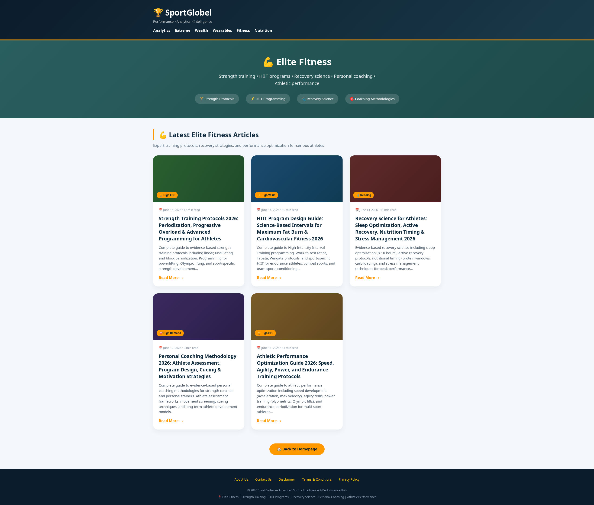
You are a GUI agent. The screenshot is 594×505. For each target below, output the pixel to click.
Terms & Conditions (317, 479)
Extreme (182, 30)
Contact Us (263, 479)
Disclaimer (287, 479)
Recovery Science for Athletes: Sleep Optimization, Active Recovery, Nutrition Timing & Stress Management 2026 (391, 228)
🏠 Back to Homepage (297, 449)
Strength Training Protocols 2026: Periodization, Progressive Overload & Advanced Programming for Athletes (198, 228)
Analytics (161, 30)
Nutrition (263, 30)
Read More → (171, 277)
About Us (241, 479)
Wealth (201, 30)
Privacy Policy (349, 479)
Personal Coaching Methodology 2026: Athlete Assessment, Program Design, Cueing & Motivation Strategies (197, 366)
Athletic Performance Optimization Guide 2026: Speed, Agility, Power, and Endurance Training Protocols (295, 366)
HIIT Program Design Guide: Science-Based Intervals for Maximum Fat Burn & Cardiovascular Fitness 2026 (290, 228)
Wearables (222, 30)
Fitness (243, 30)
